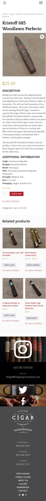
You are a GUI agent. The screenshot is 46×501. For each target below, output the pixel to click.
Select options (33, 265)
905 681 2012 (23, 446)
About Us (23, 480)
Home (5, 14)
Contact (23, 491)
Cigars (11, 14)
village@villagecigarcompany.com (23, 377)
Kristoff (19, 14)
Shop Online (23, 474)
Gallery (23, 484)
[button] (42, 37)
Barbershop (23, 487)
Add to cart (17, 194)
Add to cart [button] (9, 265)
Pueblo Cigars (23, 477)
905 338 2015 (23, 455)
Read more (32, 318)
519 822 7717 (23, 464)
